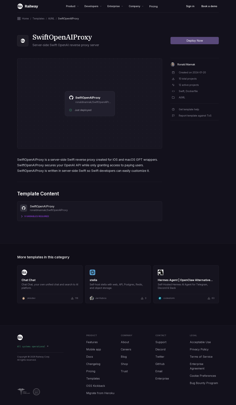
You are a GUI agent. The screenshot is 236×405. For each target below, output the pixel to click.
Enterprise (162, 378)
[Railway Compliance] (40, 391)
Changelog (93, 364)
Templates (93, 378)
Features (92, 342)
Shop (124, 364)
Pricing (153, 6)
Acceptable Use (200, 342)
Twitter (159, 356)
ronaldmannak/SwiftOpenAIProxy (94, 102)
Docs (89, 356)
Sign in (190, 6)
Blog (124, 356)
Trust (124, 371)
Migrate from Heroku (100, 393)
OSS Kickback (95, 385)
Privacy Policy (199, 349)
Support (160, 342)
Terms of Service (201, 356)
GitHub (160, 364)
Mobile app (93, 349)
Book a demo (209, 6)
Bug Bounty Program (204, 383)
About (125, 342)
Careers (126, 349)
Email (158, 371)
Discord (160, 349)
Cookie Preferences (203, 375)
